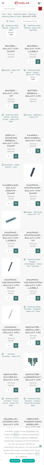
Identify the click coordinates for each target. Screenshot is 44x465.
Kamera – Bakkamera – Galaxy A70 (33, 138)
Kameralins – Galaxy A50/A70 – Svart (11, 189)
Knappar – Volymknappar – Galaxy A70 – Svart (11, 284)
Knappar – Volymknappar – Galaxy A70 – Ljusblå (33, 284)
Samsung (31, 14)
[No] (40, 446)
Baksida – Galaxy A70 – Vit (11, 93)
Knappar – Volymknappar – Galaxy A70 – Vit (11, 331)
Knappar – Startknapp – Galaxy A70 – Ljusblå (11, 236)
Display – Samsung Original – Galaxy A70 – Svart (11, 140)
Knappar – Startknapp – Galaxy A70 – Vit (33, 236)
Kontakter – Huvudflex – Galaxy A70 (11, 377)
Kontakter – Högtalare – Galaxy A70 (33, 330)
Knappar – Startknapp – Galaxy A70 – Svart (33, 189)
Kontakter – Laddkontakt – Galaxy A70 (33, 377)
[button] (38, 61)
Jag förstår (15, 461)
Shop (9, 14)
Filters (11, 21)
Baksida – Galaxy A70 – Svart (11, 48)
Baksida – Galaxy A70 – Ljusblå (33, 48)
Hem (4, 14)
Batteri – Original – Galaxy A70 (33, 93)
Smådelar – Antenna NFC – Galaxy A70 (11, 421)
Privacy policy (28, 461)
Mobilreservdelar (20, 14)
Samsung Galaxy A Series (11, 16)
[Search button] (40, 8)
